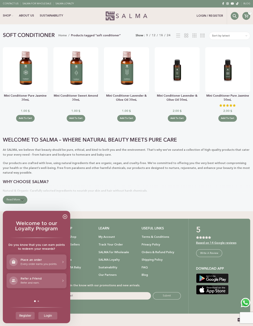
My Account (107, 237)
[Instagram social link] (227, 3)
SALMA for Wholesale (114, 252)
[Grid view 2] (186, 36)
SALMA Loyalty (109, 259)
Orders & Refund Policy (158, 252)
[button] (25, 118)
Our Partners (107, 275)
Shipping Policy (152, 259)
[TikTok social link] (237, 3)
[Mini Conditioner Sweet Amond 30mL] (75, 69)
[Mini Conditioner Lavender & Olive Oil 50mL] (177, 69)
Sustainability (108, 267)
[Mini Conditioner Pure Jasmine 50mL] (227, 69)
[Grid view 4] (202, 36)
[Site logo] (126, 15)
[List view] (178, 36)
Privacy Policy (151, 244)
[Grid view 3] (194, 36)
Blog (145, 275)
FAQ (145, 267)
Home (62, 35)
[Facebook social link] (223, 3)
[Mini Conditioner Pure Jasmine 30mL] (25, 69)
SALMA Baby (72, 267)
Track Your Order (111, 244)
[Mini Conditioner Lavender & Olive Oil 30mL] (126, 69)
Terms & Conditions (155, 237)
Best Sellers (71, 244)
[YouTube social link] (232, 3)
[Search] (234, 16)
